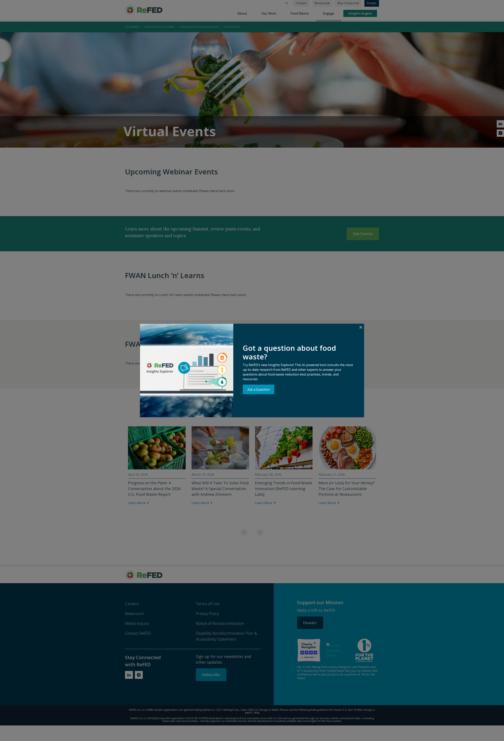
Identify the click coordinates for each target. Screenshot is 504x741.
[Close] (361, 327)
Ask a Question (258, 389)
